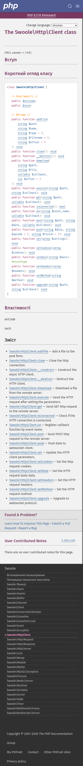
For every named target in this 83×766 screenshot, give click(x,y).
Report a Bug (27, 528)
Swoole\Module (16, 662)
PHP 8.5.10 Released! (41, 15)
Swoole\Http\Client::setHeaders (31, 480)
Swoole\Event (15, 625)
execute (41, 188)
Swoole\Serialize (17, 690)
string (22, 124)
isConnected (44, 206)
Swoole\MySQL (16, 667)
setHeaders (44, 266)
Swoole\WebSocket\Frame (23, 708)
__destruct (44, 156)
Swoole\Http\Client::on (25, 425)
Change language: (38, 25)
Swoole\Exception (18, 630)
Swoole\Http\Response (21, 644)
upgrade (41, 284)
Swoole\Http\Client (18, 635)
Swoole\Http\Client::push (26, 443)
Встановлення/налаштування (26, 575)
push (39, 229)
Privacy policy (16, 761)
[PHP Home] (11, 6)
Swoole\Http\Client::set (25, 452)
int (20, 179)
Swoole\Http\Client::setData (28, 471)
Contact (33, 752)
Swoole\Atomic (16, 593)
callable (24, 174)
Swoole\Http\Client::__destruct (31, 379)
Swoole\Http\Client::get (25, 406)
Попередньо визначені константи (28, 579)
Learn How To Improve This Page (27, 523)
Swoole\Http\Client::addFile (28, 351)
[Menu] (77, 6)
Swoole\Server (16, 694)
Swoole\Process (17, 676)
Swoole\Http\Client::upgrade (29, 498)
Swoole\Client (15, 607)
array (46, 238)
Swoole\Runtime (17, 685)
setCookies (44, 248)
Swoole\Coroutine (18, 616)
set (38, 238)
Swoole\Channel (17, 602)
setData (41, 257)
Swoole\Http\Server (19, 648)
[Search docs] (70, 6)
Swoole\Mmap (16, 658)
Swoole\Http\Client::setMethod (31, 489)
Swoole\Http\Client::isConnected (32, 416)
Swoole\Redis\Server (20, 681)
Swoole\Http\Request (20, 639)
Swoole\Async (15, 589)
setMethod (43, 275)
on (37, 211)
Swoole (10, 568)
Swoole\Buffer (16, 598)
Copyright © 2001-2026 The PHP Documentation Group (40, 738)
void (19, 147)
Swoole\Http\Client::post (26, 434)
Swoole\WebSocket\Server (23, 713)
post (39, 220)
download (42, 160)
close (40, 151)
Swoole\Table (15, 699)
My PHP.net (14, 752)
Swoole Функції (16, 584)
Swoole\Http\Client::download (30, 388)
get (38, 197)
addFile (41, 119)
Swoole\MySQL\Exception (22, 671)
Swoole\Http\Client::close (27, 360)
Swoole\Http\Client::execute (29, 397)
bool (62, 206)
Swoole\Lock (15, 653)
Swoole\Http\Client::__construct (31, 370)
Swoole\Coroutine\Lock (21, 621)
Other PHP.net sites (57, 752)
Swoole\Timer (15, 704)
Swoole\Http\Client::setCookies (31, 462)
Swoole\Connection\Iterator (24, 612)
